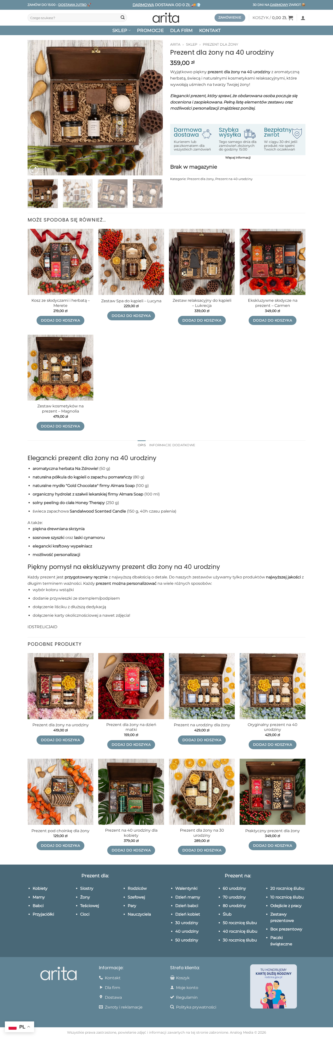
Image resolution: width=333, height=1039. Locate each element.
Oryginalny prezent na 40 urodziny (272, 727)
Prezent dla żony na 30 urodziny (202, 833)
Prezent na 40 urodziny (234, 179)
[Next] (154, 107)
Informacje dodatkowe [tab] (172, 445)
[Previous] (36, 107)
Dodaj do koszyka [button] (60, 320)
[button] (273, 18)
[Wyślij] (122, 18)
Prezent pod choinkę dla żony (60, 830)
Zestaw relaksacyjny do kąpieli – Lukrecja (202, 303)
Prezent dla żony (220, 44)
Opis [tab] (142, 445)
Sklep (191, 44)
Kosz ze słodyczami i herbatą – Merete (60, 303)
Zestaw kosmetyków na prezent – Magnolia (60, 409)
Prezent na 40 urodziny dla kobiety (131, 833)
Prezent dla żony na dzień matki (131, 727)
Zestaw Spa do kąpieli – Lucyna (131, 301)
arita (175, 44)
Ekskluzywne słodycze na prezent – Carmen (272, 303)
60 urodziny (234, 888)
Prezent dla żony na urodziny (60, 725)
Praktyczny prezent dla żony (272, 830)
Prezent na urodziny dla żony (202, 725)
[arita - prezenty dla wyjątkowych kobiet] (166, 18)
